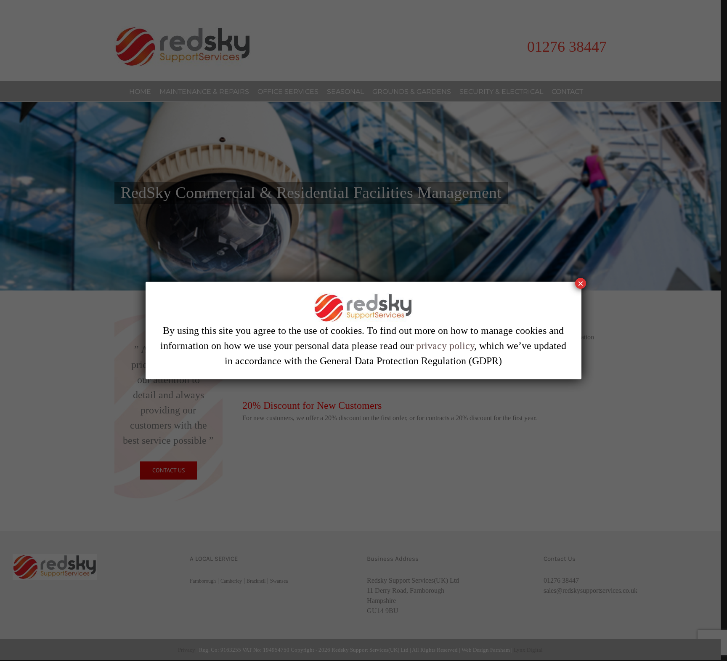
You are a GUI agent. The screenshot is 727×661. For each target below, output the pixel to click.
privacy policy (445, 345)
